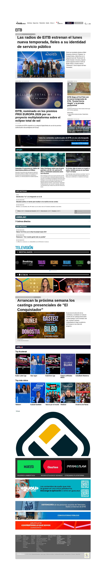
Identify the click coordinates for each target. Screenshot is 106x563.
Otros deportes (39, 549)
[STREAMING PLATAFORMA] (76, 466)
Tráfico (59, 537)
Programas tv (18, 538)
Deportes (35, 23)
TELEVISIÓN (24, 247)
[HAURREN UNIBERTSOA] (29, 466)
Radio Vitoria (25, 539)
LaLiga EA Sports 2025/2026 (41, 538)
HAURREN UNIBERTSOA (26, 475)
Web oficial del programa (23, 340)
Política (32, 539)
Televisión (42, 23)
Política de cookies (50, 554)
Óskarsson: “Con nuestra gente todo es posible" (31, 237)
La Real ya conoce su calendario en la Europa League (32, 242)
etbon (24, 275)
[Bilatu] (86, 24)
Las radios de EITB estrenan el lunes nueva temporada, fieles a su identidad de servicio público (51, 42)
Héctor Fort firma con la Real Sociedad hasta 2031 (31, 232)
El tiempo (59, 536)
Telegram (69, 541)
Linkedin (68, 542)
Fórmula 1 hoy (39, 542)
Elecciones (59, 539)
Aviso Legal (43, 554)
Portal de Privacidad (36, 554)
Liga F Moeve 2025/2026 (41, 539)
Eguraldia (33, 543)
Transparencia (68, 554)
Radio (47, 23)
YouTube (69, 543)
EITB (18, 30)
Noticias (29, 23)
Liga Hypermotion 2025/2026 (41, 540)
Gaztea (24, 540)
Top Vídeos (50, 537)
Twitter (68, 538)
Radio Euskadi (25, 538)
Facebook (69, 537)
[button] (52, 270)
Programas (25, 544)
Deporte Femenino (39, 544)
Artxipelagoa (25, 547)
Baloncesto (38, 548)
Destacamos (26, 252)
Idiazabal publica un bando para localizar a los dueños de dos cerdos (37, 201)
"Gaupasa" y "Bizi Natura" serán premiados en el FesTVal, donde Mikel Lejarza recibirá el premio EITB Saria (79, 129)
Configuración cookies (59, 554)
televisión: (18, 535)
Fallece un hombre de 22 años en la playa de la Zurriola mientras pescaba (38, 207)
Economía (33, 538)
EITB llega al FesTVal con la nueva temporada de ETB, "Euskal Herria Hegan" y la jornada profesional (78, 101)
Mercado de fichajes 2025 (41, 543)
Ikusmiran (33, 542)
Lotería (59, 540)
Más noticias (21, 191)
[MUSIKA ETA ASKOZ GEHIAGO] (52, 466)
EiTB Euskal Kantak (26, 543)
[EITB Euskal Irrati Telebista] (21, 23)
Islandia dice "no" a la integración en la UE (29, 196)
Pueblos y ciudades (61, 542)
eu (88, 23)
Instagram (69, 539)
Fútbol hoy (38, 537)
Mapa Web (78, 554)
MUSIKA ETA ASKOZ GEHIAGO (52, 475)
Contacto (73, 554)
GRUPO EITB (78, 23)
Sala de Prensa (60, 543)
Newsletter (69, 535)
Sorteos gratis (60, 538)
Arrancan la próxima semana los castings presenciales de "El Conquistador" (46, 305)
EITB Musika (25, 542)
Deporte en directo (39, 551)
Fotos (49, 538)
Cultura (32, 540)
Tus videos (79, 212)
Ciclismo (38, 547)
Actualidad (33, 537)
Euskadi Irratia (25, 537)
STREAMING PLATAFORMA (74, 475)
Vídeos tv (18, 539)
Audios (49, 539)
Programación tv (19, 537)
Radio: (24, 535)
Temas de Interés (61, 541)
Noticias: (33, 535)
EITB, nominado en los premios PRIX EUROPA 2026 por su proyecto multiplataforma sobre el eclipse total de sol (37, 115)
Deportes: (38, 535)
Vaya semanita (18, 540)
